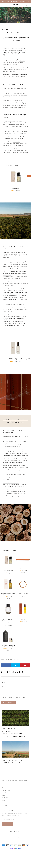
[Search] (26, 5)
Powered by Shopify (15, 837)
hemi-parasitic (16, 141)
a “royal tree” (22, 60)
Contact (3, 800)
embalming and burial (20, 266)
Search (3, 802)
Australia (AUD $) (15, 831)
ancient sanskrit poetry (14, 307)
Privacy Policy (5, 792)
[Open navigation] (2, 5)
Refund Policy (5, 795)
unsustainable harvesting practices (12, 446)
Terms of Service (5, 805)
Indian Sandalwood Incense (23, 568)
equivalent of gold (14, 64)
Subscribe (7, 824)
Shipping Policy (5, 797)
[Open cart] (29, 5)
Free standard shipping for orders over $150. (15, 1)
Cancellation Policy (6, 790)
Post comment (8, 702)
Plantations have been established (11, 483)
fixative (19, 297)
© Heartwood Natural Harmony (15, 835)
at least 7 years (15, 131)
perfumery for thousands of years (14, 290)
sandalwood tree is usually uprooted (12, 150)
